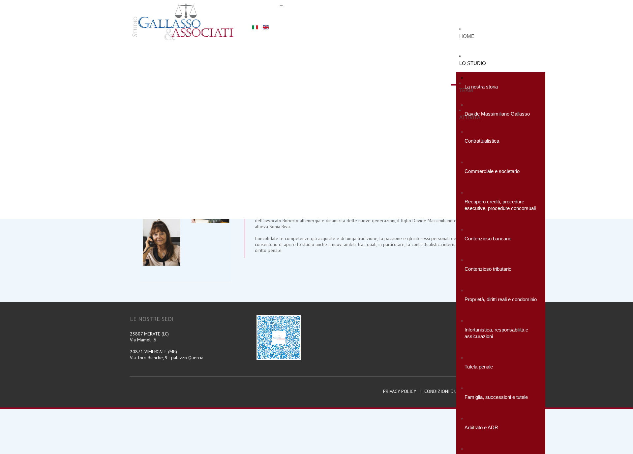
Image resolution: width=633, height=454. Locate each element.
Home (466, 36)
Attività (469, 117)
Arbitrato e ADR (481, 427)
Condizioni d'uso (443, 391)
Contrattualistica (482, 141)
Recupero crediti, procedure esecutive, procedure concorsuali (500, 205)
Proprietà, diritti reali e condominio (501, 299)
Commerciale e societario (492, 171)
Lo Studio (472, 63)
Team (466, 90)
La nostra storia (481, 86)
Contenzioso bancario (488, 238)
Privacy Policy (399, 391)
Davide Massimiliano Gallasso (497, 114)
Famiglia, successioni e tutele (496, 397)
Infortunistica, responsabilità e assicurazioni (496, 333)
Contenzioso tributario (488, 269)
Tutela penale (479, 366)
